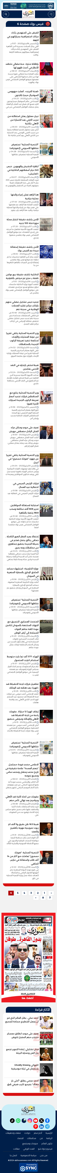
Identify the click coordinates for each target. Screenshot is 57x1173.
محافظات (31, 1138)
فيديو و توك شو (45, 1148)
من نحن (43, 1155)
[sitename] (28, 1110)
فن (41, 1138)
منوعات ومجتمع (30, 1143)
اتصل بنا (13, 1155)
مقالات (16, 1148)
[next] (36, 897)
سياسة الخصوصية (28, 1155)
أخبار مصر (38, 1133)
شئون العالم (46, 1143)
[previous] (51, 893)
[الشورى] (28, 14)
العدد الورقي (28, 1148)
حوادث (27, 1133)
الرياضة (49, 1138)
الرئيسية (48, 1133)
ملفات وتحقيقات (13, 1133)
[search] (6, 14)
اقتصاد (20, 1138)
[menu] (51, 14)
